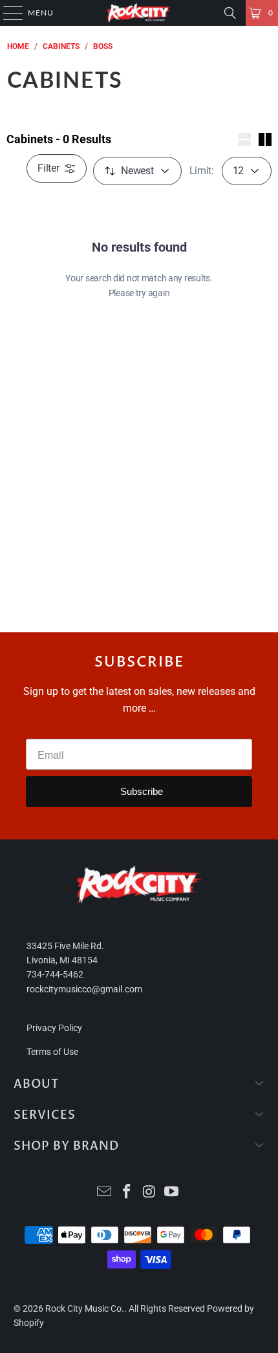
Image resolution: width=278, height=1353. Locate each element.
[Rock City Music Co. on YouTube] (172, 1193)
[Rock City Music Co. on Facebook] (127, 1193)
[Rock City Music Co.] (139, 13)
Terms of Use (52, 1052)
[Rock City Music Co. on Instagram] (150, 1193)
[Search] (230, 13)
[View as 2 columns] (265, 139)
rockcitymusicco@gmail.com (84, 989)
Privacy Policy (54, 1028)
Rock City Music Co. (84, 1308)
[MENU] (7, 13)
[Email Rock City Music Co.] (104, 1193)
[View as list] (244, 139)
